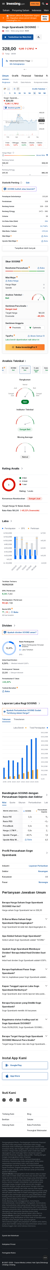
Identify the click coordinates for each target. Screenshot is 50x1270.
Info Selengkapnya (17, 64)
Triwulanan (19, 719)
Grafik (15, 75)
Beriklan (5, 1119)
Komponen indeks (41, 82)
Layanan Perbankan (38, 866)
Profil (15, 82)
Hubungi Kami (8, 1125)
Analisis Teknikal (13, 361)
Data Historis (26, 82)
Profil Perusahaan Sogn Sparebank (17, 853)
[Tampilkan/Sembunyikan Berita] (18, 88)
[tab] (13, 370)
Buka (29, 839)
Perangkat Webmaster (37, 1130)
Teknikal (38, 75)
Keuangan (43, 871)
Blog (29, 1114)
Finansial (26, 75)
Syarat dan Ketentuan (10, 1236)
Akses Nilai (40, 155)
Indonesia (36, 10)
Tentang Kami (8, 1114)
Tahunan (6, 719)
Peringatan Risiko (9, 1253)
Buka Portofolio (34, 1125)
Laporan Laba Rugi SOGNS (19, 703)
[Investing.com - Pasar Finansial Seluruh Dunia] (16, 3)
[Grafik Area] (8, 88)
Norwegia (43, 882)
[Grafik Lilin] (4, 88)
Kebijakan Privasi (8, 1244)
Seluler (30, 1119)
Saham (6, 10)
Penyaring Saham (20, 10)
